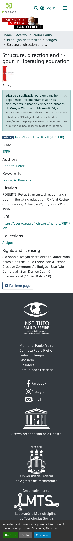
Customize (42, 535)
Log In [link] (50, 8)
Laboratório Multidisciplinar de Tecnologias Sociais (36, 516)
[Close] (66, 95)
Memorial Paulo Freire (36, 345)
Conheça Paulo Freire (35, 350)
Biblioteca (26, 365)
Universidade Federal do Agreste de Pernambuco (36, 478)
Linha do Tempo (31, 355)
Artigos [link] (51, 40)
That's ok (10, 535)
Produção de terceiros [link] (24, 40)
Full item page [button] (19, 285)
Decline (25, 535)
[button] (9, 8)
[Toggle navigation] (65, 8)
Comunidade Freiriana (36, 370)
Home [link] (7, 35)
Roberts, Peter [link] (13, 166)
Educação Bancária (16, 180)
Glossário (26, 360)
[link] (36, 137)
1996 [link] (6, 151)
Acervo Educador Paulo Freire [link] (36, 35)
